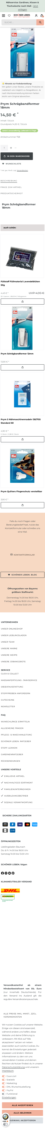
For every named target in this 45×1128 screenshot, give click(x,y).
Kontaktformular (24, 555)
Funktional (11, 1094)
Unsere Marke (9, 648)
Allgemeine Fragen (12, 728)
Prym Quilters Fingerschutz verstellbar (21, 491)
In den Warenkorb (18, 156)
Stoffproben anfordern (15, 693)
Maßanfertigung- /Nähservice (19, 680)
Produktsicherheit (11, 193)
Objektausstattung (12, 687)
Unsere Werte (9, 655)
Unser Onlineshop (12, 629)
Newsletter (8, 706)
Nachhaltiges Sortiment (18, 783)
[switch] (5, 1124)
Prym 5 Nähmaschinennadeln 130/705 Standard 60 (21, 421)
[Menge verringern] (15, 148)
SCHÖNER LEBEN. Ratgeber (16, 741)
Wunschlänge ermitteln (15, 722)
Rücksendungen (10, 761)
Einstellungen (9, 1097)
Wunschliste (13, 164)
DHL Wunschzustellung (18, 1087)
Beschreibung (8, 181)
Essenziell (11, 1076)
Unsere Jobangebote (13, 661)
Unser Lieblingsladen (14, 635)
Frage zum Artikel (11, 187)
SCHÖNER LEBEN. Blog (24, 575)
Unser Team (7, 642)
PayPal (9, 1090)
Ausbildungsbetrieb (16, 796)
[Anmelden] (36, 15)
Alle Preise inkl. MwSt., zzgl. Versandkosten (20, 1015)
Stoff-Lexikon (9, 748)
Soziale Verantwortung (18, 802)
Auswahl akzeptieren (22, 1120)
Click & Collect (10, 674)
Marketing (11, 1083)
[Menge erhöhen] (11, 148)
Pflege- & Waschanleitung (16, 735)
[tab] (8, 181)
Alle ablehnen (23, 1113)
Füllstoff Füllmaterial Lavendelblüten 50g (20, 283)
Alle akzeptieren (22, 1105)
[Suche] (40, 22)
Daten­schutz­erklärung (13, 1067)
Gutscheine (7, 700)
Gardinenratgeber (12, 754)
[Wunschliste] (9, 16)
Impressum (8, 1070)
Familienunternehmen (17, 789)
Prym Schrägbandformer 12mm (17, 353)
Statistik (10, 1080)
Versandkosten (22, 170)
